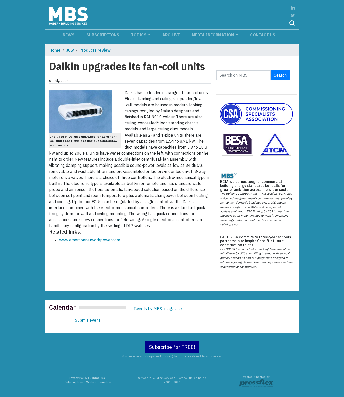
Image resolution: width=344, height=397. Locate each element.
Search (280, 75)
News (68, 34)
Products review (95, 50)
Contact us (262, 34)
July (70, 50)
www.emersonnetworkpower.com (89, 239)
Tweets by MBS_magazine (157, 308)
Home (55, 50)
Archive (171, 34)
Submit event (87, 320)
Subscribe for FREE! (172, 347)
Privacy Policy (78, 378)
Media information (213, 34)
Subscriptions (102, 34)
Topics (139, 34)
